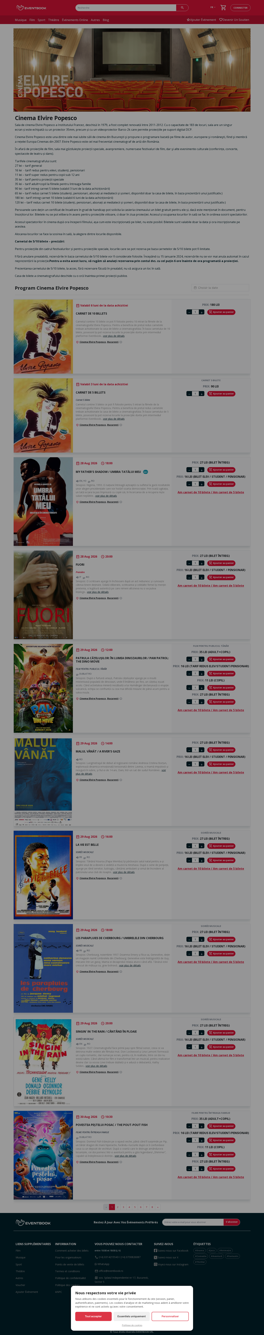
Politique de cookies (132, 1325)
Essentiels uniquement (131, 1316)
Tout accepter (93, 1316)
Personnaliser (170, 1316)
